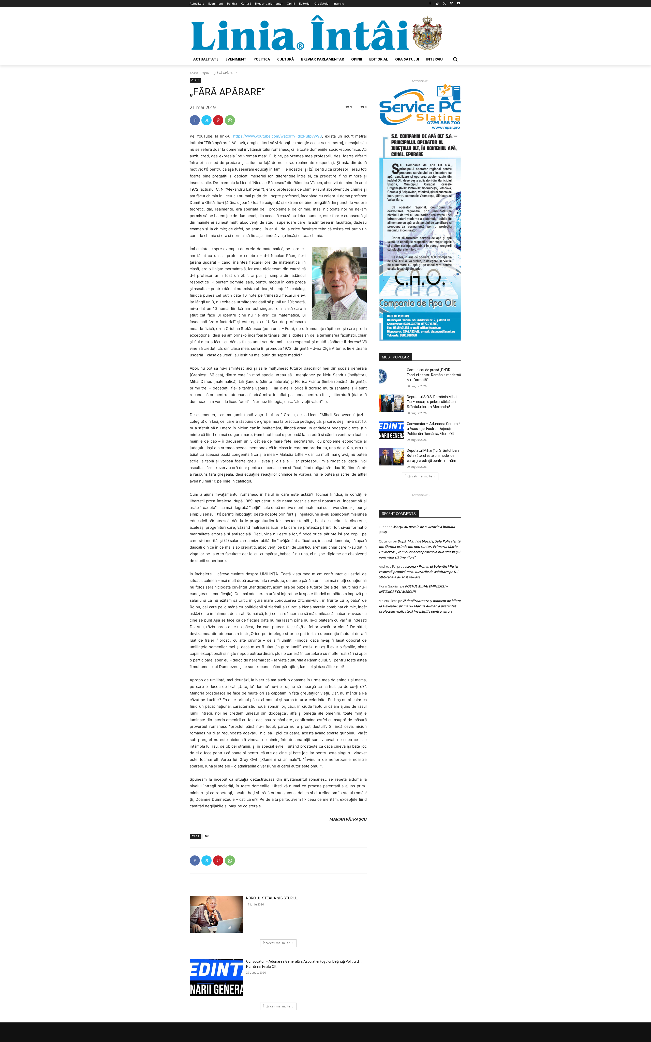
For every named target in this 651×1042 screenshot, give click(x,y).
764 (206, 836)
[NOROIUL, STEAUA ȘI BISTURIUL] (216, 914)
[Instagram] (437, 4)
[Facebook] (430, 4)
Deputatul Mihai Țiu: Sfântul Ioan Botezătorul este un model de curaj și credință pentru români (433, 455)
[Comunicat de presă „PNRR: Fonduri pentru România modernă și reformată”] (391, 376)
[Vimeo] (451, 4)
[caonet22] (420, 235)
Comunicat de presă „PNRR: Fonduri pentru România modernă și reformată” (434, 375)
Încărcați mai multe (276, 943)
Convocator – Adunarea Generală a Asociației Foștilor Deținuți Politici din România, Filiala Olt (434, 429)
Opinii (206, 73)
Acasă (194, 73)
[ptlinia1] (420, 107)
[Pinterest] (218, 120)
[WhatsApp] (230, 120)
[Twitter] (444, 4)
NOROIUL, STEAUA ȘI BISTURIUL (272, 898)
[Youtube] (458, 4)
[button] (455, 59)
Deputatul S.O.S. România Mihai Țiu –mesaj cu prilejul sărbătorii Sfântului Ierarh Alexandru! (432, 402)
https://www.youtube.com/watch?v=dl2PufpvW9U (277, 136)
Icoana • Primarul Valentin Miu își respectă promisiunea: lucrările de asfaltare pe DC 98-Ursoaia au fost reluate (418, 571)
